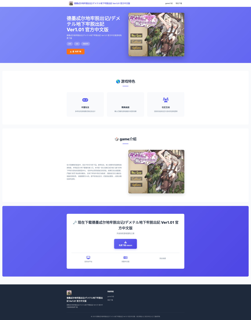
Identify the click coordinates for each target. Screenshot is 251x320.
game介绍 (169, 3)
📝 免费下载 (77, 51)
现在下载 (179, 3)
